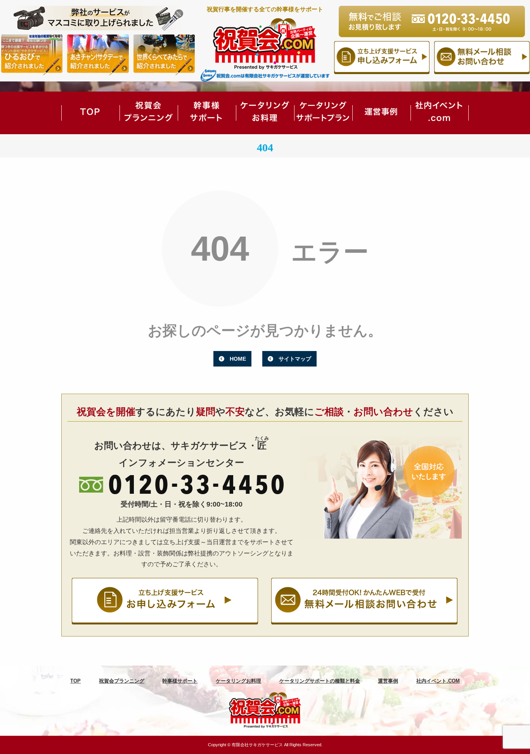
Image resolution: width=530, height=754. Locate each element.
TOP (90, 113)
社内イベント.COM (439, 113)
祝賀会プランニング (149, 113)
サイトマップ (295, 359)
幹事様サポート (207, 113)
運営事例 (381, 113)
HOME (238, 359)
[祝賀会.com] (265, 710)
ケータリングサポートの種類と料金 (323, 113)
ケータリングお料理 (265, 113)
